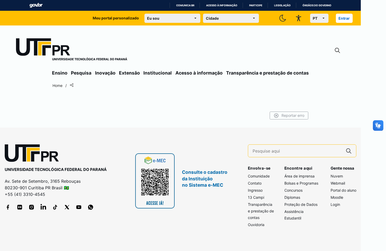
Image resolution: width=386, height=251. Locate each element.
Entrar (344, 18)
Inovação (105, 73)
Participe (255, 5)
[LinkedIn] (43, 207)
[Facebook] (8, 207)
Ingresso (255, 190)
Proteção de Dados (300, 204)
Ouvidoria (256, 224)
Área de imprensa (299, 176)
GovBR (36, 5)
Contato (255, 183)
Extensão (129, 73)
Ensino (59, 73)
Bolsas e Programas (301, 183)
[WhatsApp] (90, 207)
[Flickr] (20, 207)
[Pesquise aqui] (348, 151)
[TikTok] (55, 207)
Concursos (293, 190)
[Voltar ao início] (33, 154)
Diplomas (292, 197)
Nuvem (337, 176)
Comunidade (259, 176)
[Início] (71, 50)
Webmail (338, 183)
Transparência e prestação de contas (267, 73)
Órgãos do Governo (316, 5)
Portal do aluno (343, 190)
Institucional (157, 73)
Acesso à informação (221, 5)
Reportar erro (292, 115)
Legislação (282, 5)
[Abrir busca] (337, 50)
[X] (67, 207)
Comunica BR (185, 5)
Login (335, 204)
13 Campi (256, 197)
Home (57, 85)
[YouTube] (79, 207)
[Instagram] (31, 207)
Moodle (337, 197)
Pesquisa (81, 73)
